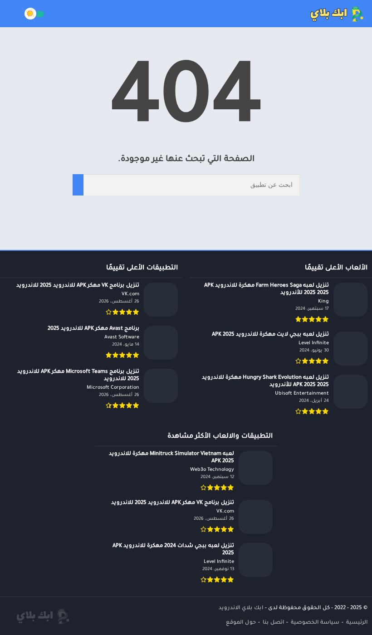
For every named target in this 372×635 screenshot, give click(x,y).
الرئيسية (356, 623)
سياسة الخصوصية (315, 623)
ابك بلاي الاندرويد (241, 608)
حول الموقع (241, 623)
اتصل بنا (273, 623)
